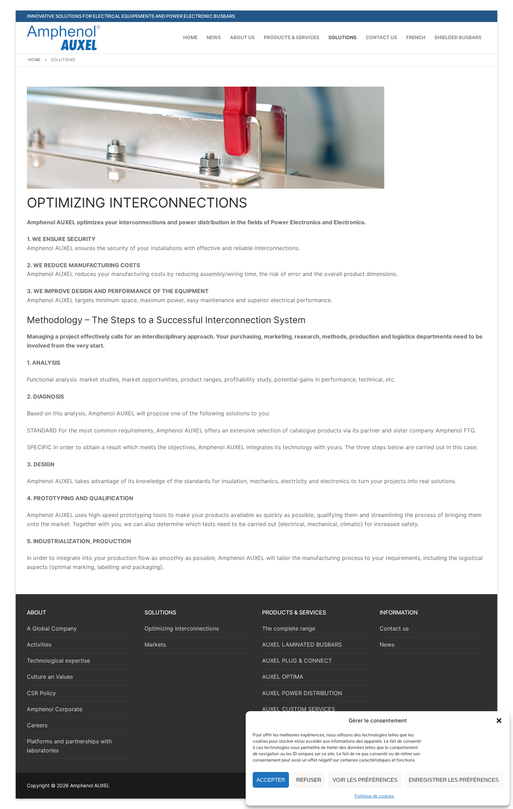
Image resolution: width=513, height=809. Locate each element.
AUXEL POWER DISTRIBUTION (302, 693)
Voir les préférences (365, 780)
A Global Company (52, 628)
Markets (155, 644)
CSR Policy (41, 693)
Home (34, 59)
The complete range (288, 628)
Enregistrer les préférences (454, 780)
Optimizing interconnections (181, 628)
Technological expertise (58, 660)
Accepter (270, 780)
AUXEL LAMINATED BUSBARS (302, 644)
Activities (39, 644)
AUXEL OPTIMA (282, 676)
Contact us (394, 628)
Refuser (308, 780)
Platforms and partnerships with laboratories (69, 746)
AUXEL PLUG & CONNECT (297, 660)
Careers (37, 725)
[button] (499, 720)
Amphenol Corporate (54, 709)
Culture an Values (50, 676)
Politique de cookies (374, 796)
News (387, 644)
